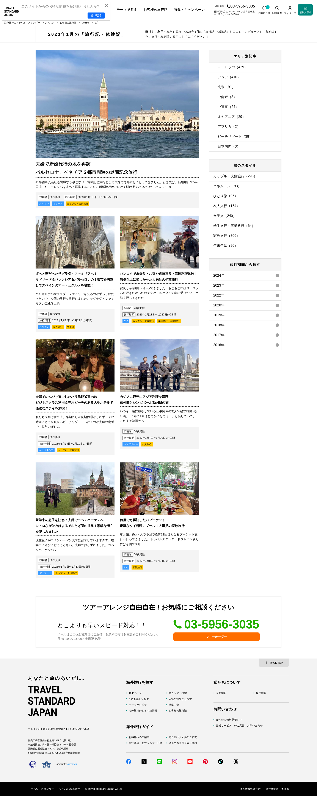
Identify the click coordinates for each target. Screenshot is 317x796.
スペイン (44, 203)
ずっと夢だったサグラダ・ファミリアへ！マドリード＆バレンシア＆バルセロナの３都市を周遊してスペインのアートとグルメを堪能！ (74, 279)
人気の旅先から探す (180, 698)
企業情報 (221, 693)
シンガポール (131, 444)
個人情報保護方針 (250, 788)
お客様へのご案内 (139, 737)
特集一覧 (174, 704)
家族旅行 (137, 567)
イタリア (58, 203)
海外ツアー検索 (178, 693)
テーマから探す (138, 704)
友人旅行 (58, 327)
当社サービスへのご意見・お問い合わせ (239, 725)
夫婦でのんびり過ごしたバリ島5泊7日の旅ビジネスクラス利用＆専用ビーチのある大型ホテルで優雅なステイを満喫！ (74, 402)
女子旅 (70, 327)
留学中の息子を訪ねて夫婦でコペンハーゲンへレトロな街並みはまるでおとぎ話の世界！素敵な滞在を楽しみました (74, 525)
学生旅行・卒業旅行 (169, 321)
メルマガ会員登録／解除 (183, 742)
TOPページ (135, 693)
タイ (126, 321)
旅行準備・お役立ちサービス (145, 742)
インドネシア (46, 450)
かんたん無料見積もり (229, 719)
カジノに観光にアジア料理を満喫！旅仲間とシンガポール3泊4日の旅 (146, 399)
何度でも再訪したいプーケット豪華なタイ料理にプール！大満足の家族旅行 (152, 523)
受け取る (96, 15)
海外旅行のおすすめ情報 (143, 710)
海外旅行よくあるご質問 (183, 737)
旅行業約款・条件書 (277, 788)
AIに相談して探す (139, 698)
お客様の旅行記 (178, 710)
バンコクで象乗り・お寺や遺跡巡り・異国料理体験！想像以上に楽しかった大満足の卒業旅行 (159, 276)
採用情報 (261, 693)
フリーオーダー (216, 636)
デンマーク (45, 573)
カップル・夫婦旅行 (77, 203)
